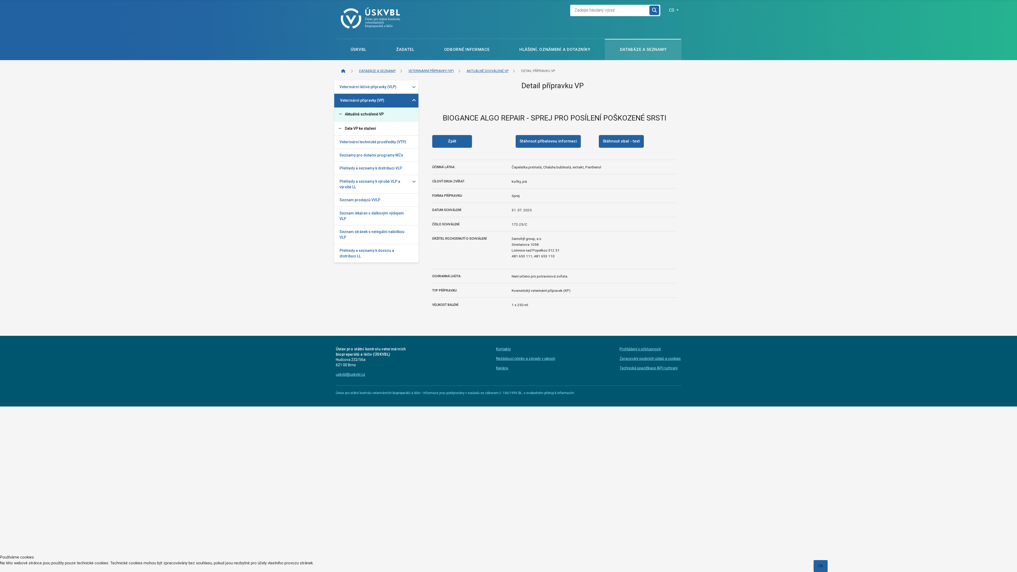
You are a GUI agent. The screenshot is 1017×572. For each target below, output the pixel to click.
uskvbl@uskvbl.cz (350, 374)
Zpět (452, 141)
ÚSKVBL (359, 49)
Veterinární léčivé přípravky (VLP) (368, 87)
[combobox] (610, 10)
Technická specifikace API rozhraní (648, 368)
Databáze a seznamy (643, 49)
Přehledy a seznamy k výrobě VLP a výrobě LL (370, 184)
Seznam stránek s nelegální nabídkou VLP (372, 234)
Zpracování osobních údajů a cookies (650, 358)
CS (672, 10)
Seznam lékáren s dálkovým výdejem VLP (372, 216)
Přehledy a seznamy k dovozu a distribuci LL (367, 253)
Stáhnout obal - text (621, 141)
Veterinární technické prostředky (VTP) (373, 142)
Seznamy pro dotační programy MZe (371, 155)
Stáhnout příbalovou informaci (548, 141)
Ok (820, 565)
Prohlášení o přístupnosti (640, 349)
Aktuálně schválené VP (364, 114)
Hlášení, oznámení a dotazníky (554, 49)
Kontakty (503, 349)
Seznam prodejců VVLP (360, 200)
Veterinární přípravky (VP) (362, 100)
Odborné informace (467, 49)
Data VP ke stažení (360, 128)
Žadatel (405, 49)
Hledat (654, 10)
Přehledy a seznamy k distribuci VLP (371, 168)
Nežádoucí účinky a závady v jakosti (525, 358)
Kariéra (502, 368)
